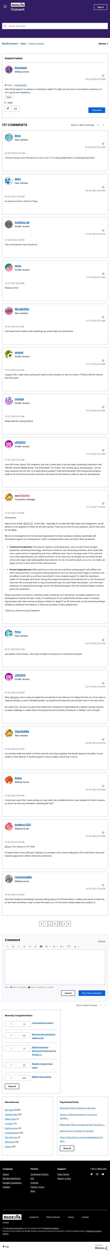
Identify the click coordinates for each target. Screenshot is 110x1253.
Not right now (11, 1137)
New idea (9, 1110)
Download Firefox (40, 1174)
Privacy (71, 1217)
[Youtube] (103, 1174)
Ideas (23, 43)
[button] (8, 108)
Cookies (85, 1217)
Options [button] (102, 43)
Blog (33, 1191)
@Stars (8, 846)
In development (12, 1133)
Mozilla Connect (17, 7)
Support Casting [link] (36, 43)
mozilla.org (34, 1217)
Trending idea (20, 85)
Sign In (100, 7)
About (6, 1174)
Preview (101, 941)
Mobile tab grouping (41, 1077)
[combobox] (55, 26)
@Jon (76, 468)
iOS (32, 1178)
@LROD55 (28, 523)
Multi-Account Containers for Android (77, 1131)
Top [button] (7, 1246)
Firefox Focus (37, 1187)
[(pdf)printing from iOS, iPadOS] (102, 125)
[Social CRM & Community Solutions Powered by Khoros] (101, 1247)
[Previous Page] (41, 923)
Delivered (9, 1142)
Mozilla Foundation (12, 1182)
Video (8, 97)
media (10, 102)
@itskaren (88, 468)
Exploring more (11, 1128)
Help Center (63, 1174)
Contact (6, 1222)
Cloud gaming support (43, 1023)
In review (9, 1123)
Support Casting (13, 58)
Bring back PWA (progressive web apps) (78, 1108)
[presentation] (7, 946)
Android (34, 1182)
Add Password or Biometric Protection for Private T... (44, 1051)
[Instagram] (97, 1174)
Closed (8, 1146)
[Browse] (5, 6)
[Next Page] (69, 923)
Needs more (10, 1119)
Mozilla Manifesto (12, 1178)
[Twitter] (91, 1174)
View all (12, 1086)
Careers (6, 1187)
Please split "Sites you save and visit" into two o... (82, 1124)
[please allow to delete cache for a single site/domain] (98, 125)
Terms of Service (53, 1217)
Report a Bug (64, 1178)
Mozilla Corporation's (14, 1228)
